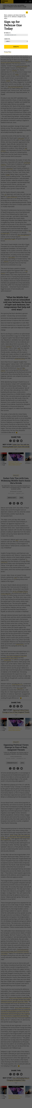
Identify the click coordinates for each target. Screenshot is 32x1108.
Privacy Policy (7, 52)
